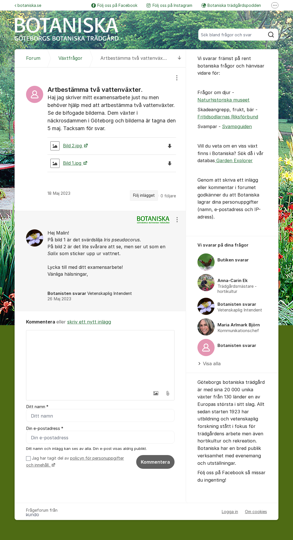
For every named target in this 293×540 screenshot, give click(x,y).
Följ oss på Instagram (172, 5)
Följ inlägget (144, 195)
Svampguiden (237, 126)
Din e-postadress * (44, 428)
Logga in (230, 511)
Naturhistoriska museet (223, 100)
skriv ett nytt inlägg (89, 322)
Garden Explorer (234, 160)
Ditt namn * (37, 406)
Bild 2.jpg (73, 145)
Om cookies (256, 511)
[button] (155, 393)
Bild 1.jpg (72, 163)
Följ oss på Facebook (117, 5)
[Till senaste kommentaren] (179, 58)
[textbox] (100, 359)
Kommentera (155, 462)
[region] (100, 139)
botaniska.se (29, 5)
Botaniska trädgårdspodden (234, 5)
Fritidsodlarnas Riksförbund (227, 117)
